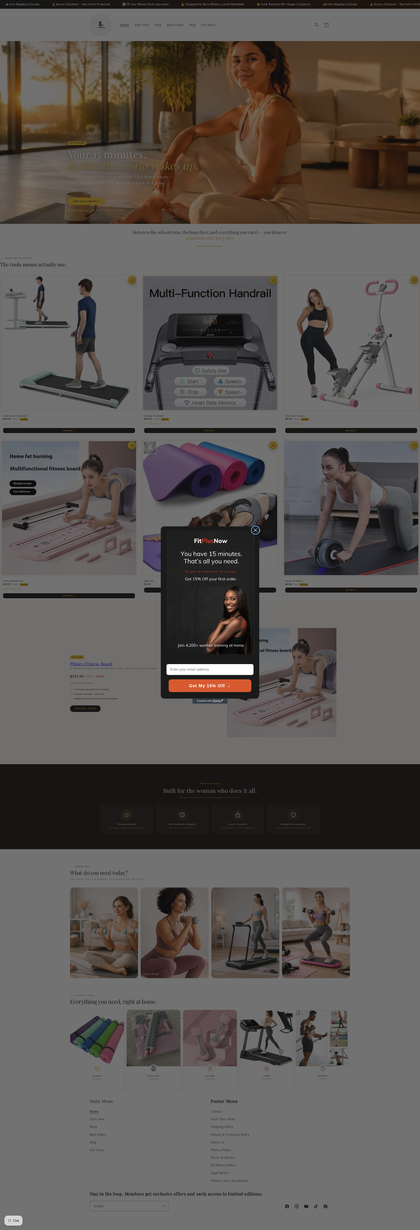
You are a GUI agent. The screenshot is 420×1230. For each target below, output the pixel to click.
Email (171, 660)
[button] (210, 592)
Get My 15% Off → (210, 685)
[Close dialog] (255, 530)
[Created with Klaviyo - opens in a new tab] (210, 701)
